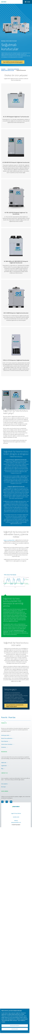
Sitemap (16, 820)
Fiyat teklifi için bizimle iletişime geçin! (13, 62)
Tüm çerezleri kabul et (14, 1025)
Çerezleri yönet (16, 817)
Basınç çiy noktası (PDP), (9, 540)
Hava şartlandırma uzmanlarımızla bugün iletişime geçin (14, 705)
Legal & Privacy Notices (16, 813)
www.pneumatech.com (16, 822)
